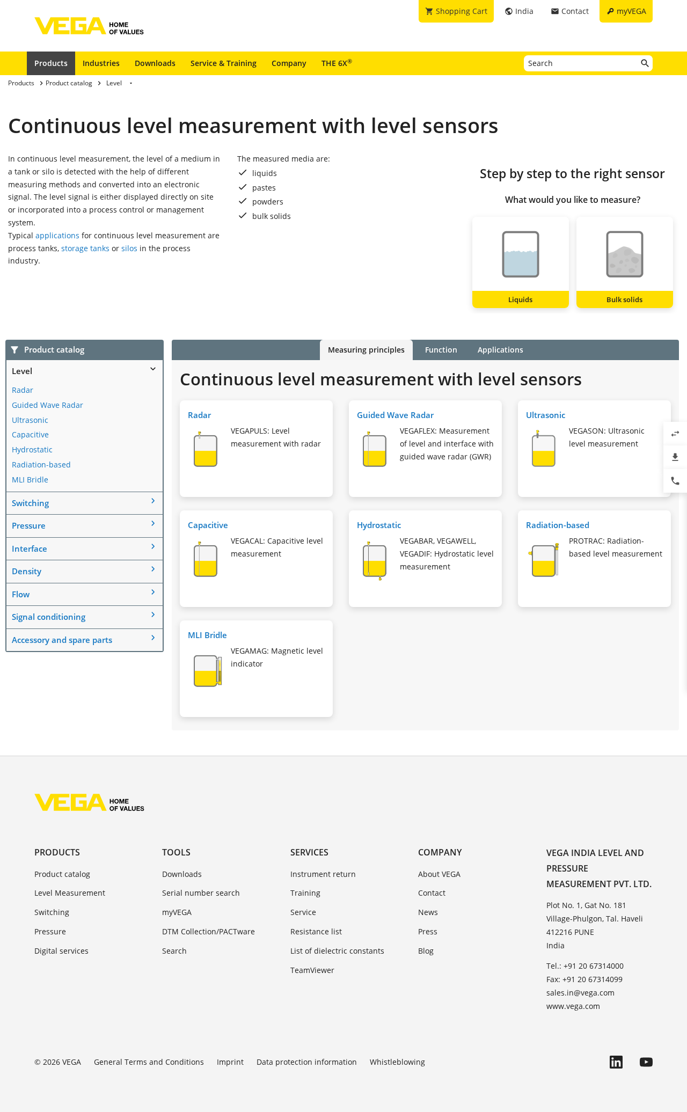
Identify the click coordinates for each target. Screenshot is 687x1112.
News (428, 912)
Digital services (61, 951)
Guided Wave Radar (47, 405)
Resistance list (316, 931)
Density (26, 571)
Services (309, 852)
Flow (21, 594)
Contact (431, 893)
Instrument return (323, 874)
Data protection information (307, 1062)
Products (51, 63)
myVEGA (177, 912)
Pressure (29, 525)
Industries (101, 63)
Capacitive (30, 434)
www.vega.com (573, 1006)
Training (305, 893)
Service (303, 912)
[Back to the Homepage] (89, 802)
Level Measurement (69, 893)
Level (22, 370)
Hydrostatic (32, 449)
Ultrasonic (30, 420)
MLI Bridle (30, 479)
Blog (426, 951)
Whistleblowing (397, 1062)
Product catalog (62, 874)
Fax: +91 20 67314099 (584, 979)
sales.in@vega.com (580, 992)
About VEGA (439, 874)
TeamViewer (312, 970)
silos (129, 248)
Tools (176, 852)
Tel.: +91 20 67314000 (585, 966)
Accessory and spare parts (62, 639)
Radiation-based (41, 464)
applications (57, 235)
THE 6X (336, 62)
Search (174, 951)
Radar (22, 390)
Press (427, 931)
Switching (30, 503)
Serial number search (201, 893)
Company (289, 63)
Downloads (155, 63)
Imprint (230, 1062)
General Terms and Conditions (149, 1062)
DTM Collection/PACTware (208, 931)
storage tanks (85, 248)
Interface (29, 548)
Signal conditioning (48, 616)
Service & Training (224, 63)
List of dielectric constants (337, 951)
